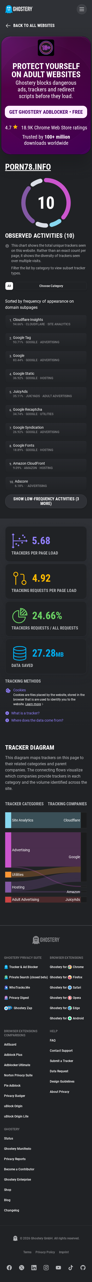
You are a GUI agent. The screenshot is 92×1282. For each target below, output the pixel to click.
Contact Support (61, 1051)
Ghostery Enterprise (17, 1179)
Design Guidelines (62, 1081)
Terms (27, 1252)
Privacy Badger (14, 1096)
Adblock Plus (13, 1055)
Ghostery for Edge (65, 1008)
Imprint (64, 1252)
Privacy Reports (15, 1159)
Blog (7, 1200)
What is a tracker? (25, 713)
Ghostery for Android (67, 1018)
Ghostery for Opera (65, 998)
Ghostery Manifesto (17, 1149)
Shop (7, 1190)
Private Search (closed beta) (26, 977)
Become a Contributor (19, 1169)
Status (8, 1138)
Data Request (59, 1071)
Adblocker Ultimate (17, 1065)
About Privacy (59, 1092)
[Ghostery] (19, 9)
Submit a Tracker (61, 1061)
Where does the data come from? (37, 720)
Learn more (33, 704)
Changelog (11, 1210)
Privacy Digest (19, 998)
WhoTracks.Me (19, 987)
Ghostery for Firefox (66, 977)
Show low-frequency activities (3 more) (46, 501)
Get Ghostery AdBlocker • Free (46, 112)
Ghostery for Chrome (67, 967)
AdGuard (10, 1044)
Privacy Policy (45, 1252)
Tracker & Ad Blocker (23, 967)
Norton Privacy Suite (18, 1075)
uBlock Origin (13, 1106)
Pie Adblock (12, 1085)
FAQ (52, 1040)
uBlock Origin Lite (16, 1116)
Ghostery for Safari (65, 987)
